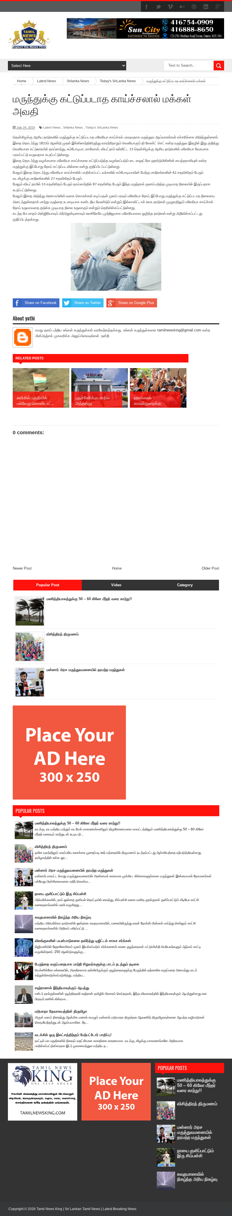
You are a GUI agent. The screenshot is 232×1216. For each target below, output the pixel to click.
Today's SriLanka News (101, 127)
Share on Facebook (41, 303)
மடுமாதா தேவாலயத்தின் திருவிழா (61, 1011)
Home (117, 568)
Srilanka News (73, 127)
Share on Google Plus (136, 303)
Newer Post (22, 568)
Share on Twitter (87, 303)
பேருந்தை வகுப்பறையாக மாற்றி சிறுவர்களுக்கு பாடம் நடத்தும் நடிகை (87, 964)
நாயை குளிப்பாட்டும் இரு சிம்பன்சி (60, 894)
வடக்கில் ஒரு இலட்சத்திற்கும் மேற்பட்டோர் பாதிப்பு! (73, 1035)
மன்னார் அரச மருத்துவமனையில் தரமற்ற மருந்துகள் (85, 670)
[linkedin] (206, 6)
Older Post (210, 568)
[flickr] (182, 6)
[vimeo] (170, 6)
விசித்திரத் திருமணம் (62, 634)
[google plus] (218, 6)
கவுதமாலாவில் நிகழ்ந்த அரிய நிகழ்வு (63, 917)
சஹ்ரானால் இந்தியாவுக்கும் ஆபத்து (62, 988)
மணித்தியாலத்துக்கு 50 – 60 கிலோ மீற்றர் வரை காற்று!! (89, 599)
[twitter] (158, 6)
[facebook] (146, 6)
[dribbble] (194, 6)
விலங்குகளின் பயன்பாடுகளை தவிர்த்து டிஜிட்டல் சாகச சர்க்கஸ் (83, 941)
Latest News (52, 127)
